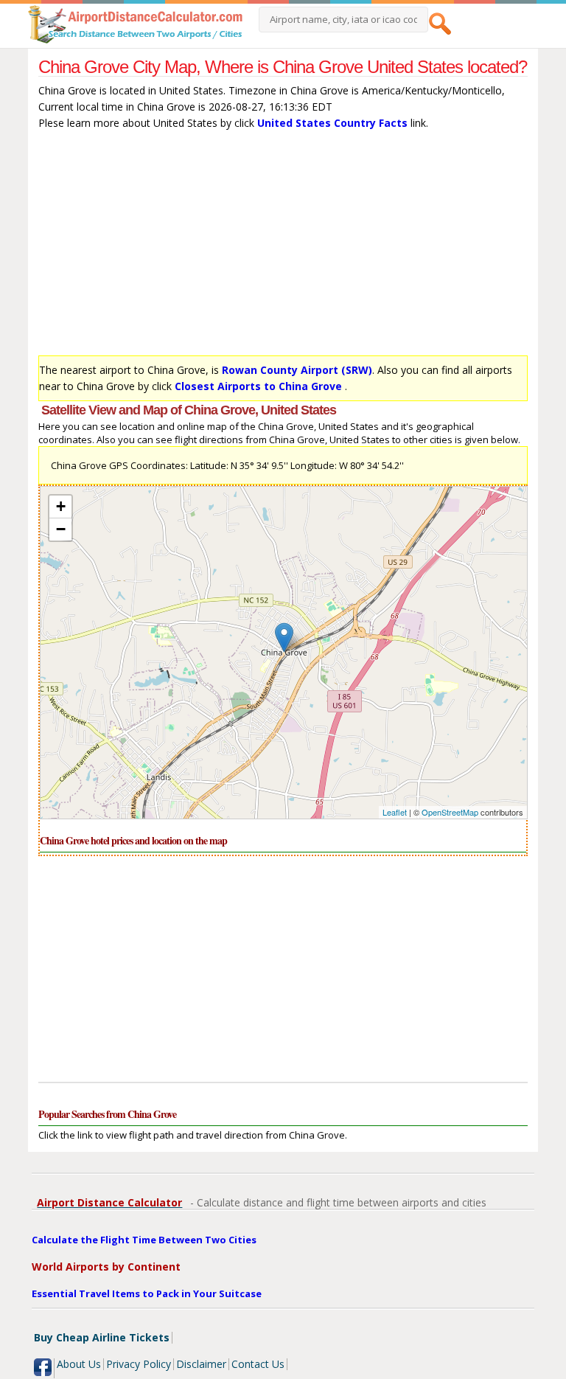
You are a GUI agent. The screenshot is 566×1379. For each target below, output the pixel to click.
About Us (79, 1364)
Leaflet (394, 812)
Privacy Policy (138, 1364)
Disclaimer (201, 1364)
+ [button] (61, 506)
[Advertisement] (283, 246)
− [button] (61, 529)
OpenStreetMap (450, 812)
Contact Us (257, 1364)
